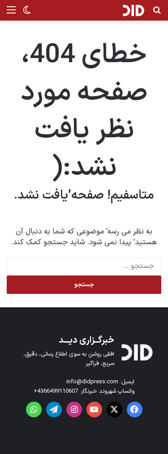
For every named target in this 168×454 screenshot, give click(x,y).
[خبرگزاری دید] (133, 10)
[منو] (11, 14)
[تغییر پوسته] (26, 14)
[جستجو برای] (156, 14)
